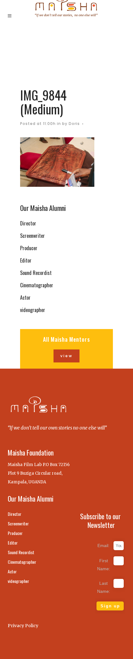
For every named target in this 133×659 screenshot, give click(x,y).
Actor (25, 297)
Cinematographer (36, 285)
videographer (32, 310)
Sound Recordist (36, 272)
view (66, 355)
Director (28, 223)
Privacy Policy (23, 625)
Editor (26, 260)
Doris (74, 123)
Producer (28, 248)
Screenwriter (32, 235)
